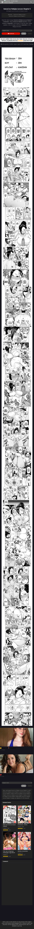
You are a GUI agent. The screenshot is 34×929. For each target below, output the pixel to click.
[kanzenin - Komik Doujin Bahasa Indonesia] (12, 2)
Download (11, 33)
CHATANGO (20, 40)
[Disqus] (17, 884)
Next (29, 33)
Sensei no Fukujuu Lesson (21, 11)
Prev (24, 33)
